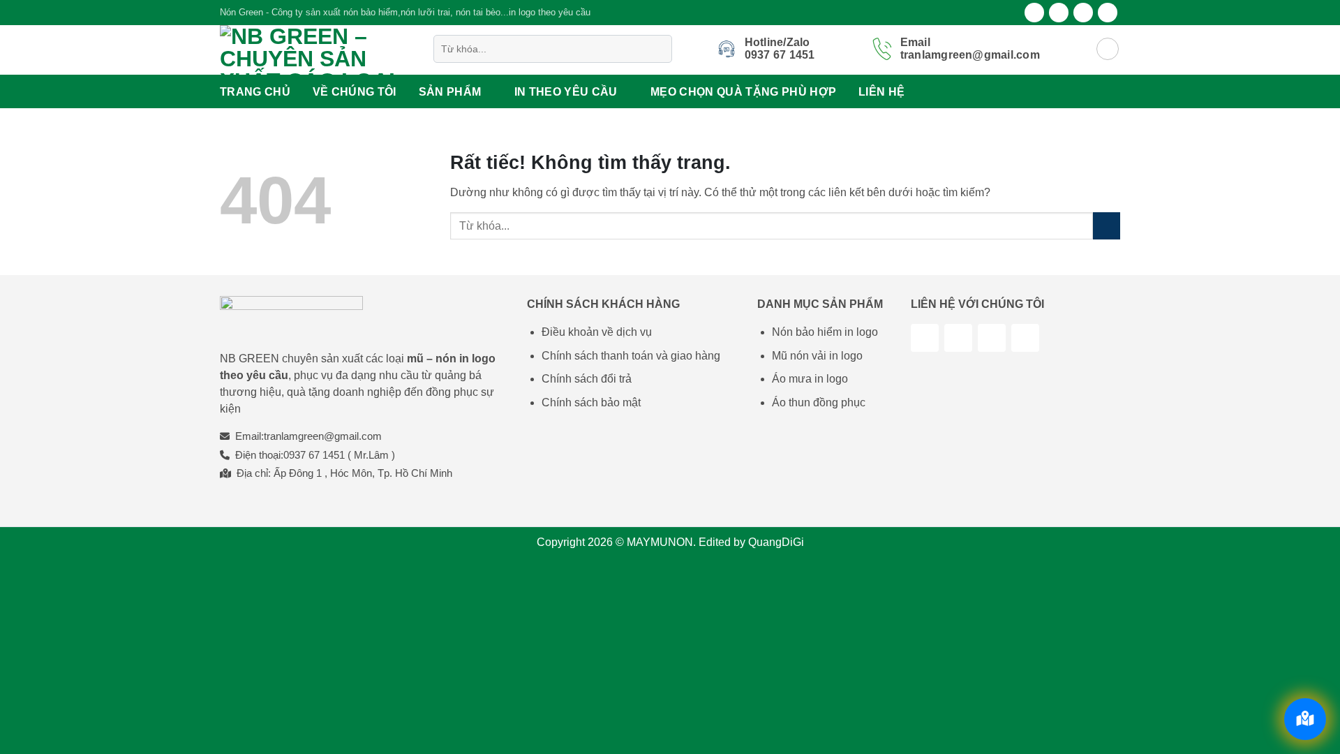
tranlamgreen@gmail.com (323, 436)
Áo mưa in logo (810, 379)
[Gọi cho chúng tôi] (1025, 338)
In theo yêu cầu (566, 92)
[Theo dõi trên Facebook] (1034, 12)
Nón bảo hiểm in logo (825, 332)
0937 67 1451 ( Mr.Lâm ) (339, 455)
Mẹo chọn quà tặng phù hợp (743, 92)
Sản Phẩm (450, 92)
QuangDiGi (776, 542)
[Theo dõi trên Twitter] (1083, 12)
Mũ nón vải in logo (817, 356)
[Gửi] (658, 49)
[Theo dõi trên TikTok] (958, 338)
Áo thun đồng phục (818, 402)
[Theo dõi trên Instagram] (1059, 12)
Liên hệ (881, 92)
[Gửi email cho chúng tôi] (1107, 12)
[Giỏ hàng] (1107, 49)
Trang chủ (255, 92)
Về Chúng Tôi (354, 92)
